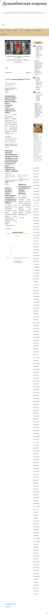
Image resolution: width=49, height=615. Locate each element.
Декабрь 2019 (36, 392)
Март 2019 (35, 419)
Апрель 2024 (36, 249)
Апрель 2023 (36, 284)
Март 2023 (35, 287)
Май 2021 (35, 349)
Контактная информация (37, 30)
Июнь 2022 (35, 311)
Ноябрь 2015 (36, 535)
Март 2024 (35, 252)
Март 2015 (35, 559)
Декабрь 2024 (36, 226)
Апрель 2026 (36, 179)
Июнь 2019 (35, 410)
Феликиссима (40, 144)
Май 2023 (35, 281)
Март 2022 (35, 319)
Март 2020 (35, 384)
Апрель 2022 (36, 316)
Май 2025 (35, 211)
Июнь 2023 (35, 279)
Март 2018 (35, 454)
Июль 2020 (35, 375)
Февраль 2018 (36, 456)
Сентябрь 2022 (36, 305)
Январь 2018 (36, 459)
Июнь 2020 (35, 378)
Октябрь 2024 (36, 232)
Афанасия (35, 157)
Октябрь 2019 (36, 398)
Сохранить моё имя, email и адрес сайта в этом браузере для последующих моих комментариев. (18, 258)
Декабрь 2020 (36, 363)
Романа (34, 146)
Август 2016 (36, 509)
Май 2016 (35, 518)
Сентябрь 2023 (36, 270)
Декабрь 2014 (36, 567)
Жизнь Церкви (15, 30)
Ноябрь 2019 (36, 395)
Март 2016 (35, 524)
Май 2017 (35, 483)
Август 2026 (36, 168)
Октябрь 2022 (36, 302)
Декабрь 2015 (36, 532)
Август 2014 (36, 579)
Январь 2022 (36, 325)
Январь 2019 (36, 424)
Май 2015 (35, 553)
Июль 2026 (35, 171)
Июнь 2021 (35, 346)
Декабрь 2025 (36, 191)
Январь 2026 (36, 188)
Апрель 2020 (36, 381)
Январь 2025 (36, 223)
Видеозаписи (12, 56)
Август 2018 (36, 439)
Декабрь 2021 (36, 328)
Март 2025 (35, 217)
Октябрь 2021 (36, 334)
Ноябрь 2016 (36, 500)
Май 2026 (35, 176)
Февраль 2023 (36, 290)
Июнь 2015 (35, 550)
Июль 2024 (35, 241)
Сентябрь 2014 (36, 576)
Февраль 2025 (36, 220)
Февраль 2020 (36, 386)
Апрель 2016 (36, 521)
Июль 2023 (35, 276)
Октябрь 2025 (36, 197)
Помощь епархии (28, 30)
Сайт (11, 253)
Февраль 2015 (36, 561)
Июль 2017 (35, 477)
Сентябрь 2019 (36, 401)
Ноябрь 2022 (36, 299)
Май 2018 (35, 448)
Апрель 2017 (36, 486)
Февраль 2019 (36, 421)
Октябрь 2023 (36, 267)
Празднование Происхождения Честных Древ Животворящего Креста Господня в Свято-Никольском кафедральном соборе (11, 104)
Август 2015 (36, 544)
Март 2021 (35, 354)
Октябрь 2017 (36, 468)
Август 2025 (36, 203)
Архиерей (2, 30)
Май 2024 (35, 246)
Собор (34, 149)
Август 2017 (36, 474)
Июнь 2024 (35, 244)
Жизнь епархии (26, 179)
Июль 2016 (35, 512)
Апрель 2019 (36, 416)
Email (11, 250)
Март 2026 (35, 182)
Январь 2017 (36, 494)
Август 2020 (36, 372)
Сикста (41, 143)
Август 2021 (36, 340)
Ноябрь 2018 (36, 430)
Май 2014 (35, 588)
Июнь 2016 (35, 515)
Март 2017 (35, 489)
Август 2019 (36, 404)
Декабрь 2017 (36, 462)
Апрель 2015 (36, 556)
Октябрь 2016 (36, 503)
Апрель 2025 (36, 214)
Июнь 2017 (35, 480)
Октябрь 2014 (36, 573)
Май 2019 (35, 413)
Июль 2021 (35, 343)
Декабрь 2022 (36, 296)
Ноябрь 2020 (36, 366)
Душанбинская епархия (24, 3)
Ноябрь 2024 (36, 229)
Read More (8, 136)
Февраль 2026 (36, 185)
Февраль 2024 (36, 255)
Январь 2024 (36, 258)
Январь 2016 (36, 529)
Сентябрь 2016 (36, 506)
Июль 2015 (35, 547)
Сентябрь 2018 (36, 436)
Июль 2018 (35, 442)
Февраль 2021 (36, 357)
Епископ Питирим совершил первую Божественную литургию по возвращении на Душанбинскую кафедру (11, 195)
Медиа (21, 30)
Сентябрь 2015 (36, 541)
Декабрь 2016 (36, 497)
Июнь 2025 (35, 209)
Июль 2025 (35, 206)
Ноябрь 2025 (36, 194)
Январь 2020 (36, 389)
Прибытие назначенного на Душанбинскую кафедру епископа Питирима (24, 189)
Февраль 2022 (36, 322)
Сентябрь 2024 (36, 235)
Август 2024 (36, 238)
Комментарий (17, 235)
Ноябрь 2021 (36, 331)
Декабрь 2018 (36, 427)
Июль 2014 (35, 582)
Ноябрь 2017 (36, 465)
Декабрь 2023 (36, 261)
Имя (11, 247)
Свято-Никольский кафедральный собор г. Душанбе (11, 89)
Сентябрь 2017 (36, 471)
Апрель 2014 (36, 591)
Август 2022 (36, 308)
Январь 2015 (36, 564)
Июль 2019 (35, 407)
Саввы (34, 153)
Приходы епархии (3, 34)
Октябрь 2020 (36, 369)
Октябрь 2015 (36, 538)
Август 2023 (36, 273)
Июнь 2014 (35, 585)
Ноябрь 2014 (36, 570)
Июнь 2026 (35, 174)
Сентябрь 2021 (36, 337)
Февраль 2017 (36, 491)
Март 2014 (35, 594)
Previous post (8, 72)
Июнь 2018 (35, 445)
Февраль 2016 (36, 526)
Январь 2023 (36, 293)
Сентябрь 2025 (36, 200)
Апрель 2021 (36, 351)
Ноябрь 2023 (36, 264)
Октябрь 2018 (36, 433)
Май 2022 (35, 314)
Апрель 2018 (36, 451)
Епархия (8, 30)
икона (38, 143)
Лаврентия (35, 143)
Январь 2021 (36, 360)
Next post (28, 72)
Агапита (35, 145)
